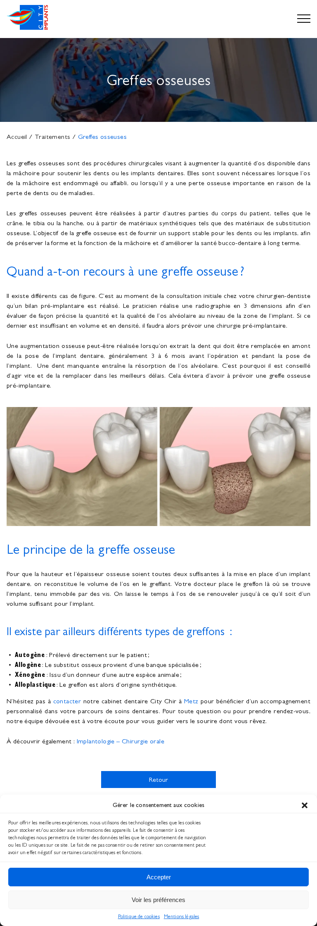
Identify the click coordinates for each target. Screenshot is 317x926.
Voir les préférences (158, 899)
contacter (67, 701)
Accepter (159, 877)
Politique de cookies (139, 916)
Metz (191, 701)
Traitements (52, 136)
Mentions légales (181, 916)
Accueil (17, 136)
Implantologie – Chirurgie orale (120, 741)
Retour (158, 779)
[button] (304, 805)
